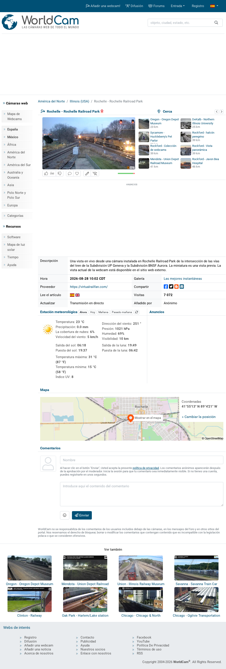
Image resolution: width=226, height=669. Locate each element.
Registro (198, 6)
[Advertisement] (113, 63)
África (11, 145)
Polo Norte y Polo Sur (16, 195)
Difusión (136, 6)
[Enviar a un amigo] (182, 286)
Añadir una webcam (38, 645)
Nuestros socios (93, 649)
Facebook (144, 637)
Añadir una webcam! (105, 6)
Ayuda (11, 265)
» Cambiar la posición (199, 417)
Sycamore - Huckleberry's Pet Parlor (161, 136)
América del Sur (19, 165)
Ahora (83, 312)
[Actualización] (136, 312)
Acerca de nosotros (38, 653)
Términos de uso (149, 649)
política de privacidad (146, 468)
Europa (12, 205)
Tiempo (13, 257)
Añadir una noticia (37, 649)
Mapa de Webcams (14, 116)
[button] (214, 6)
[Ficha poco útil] (59, 173)
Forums (159, 6)
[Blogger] (176, 286)
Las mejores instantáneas (183, 279)
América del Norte (16, 154)
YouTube (143, 641)
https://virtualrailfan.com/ (89, 287)
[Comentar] (69, 173)
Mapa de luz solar (16, 247)
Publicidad (88, 641)
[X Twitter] (171, 286)
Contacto (87, 637)
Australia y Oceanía (15, 175)
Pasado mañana (122, 312)
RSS (140, 653)
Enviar (83, 515)
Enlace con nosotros (96, 653)
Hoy (92, 312)
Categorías (15, 216)
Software (14, 237)
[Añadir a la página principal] (77, 173)
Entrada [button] (176, 6)
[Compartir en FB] (166, 286)
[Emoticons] (64, 515)
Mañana (103, 312)
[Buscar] (216, 23)
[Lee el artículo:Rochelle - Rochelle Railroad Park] (72, 295)
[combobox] (185, 23)
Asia (10, 185)
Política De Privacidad (153, 645)
